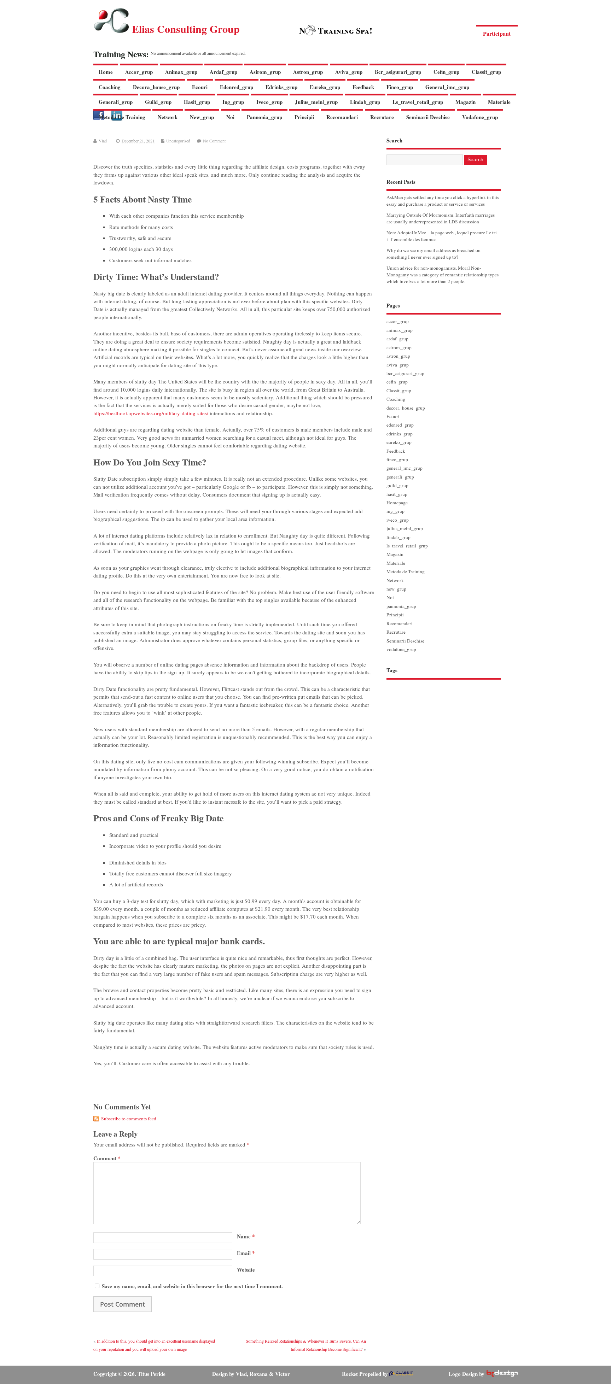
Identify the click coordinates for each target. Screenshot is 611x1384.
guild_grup (158, 102)
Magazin (465, 102)
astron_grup (308, 72)
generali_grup (116, 102)
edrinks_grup (281, 87)
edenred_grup (236, 87)
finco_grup (399, 87)
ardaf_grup (223, 72)
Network (168, 117)
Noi (230, 117)
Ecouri (200, 87)
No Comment (214, 140)
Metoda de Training (122, 117)
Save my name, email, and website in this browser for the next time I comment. (192, 1286)
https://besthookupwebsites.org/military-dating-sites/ (150, 413)
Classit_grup (486, 72)
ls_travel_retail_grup (417, 102)
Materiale (499, 102)
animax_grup (181, 72)
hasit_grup (197, 102)
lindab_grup (365, 102)
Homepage (397, 502)
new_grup (202, 117)
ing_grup (233, 102)
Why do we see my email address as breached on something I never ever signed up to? (433, 253)
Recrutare (382, 117)
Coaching (110, 87)
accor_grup (139, 72)
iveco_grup (269, 102)
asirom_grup (265, 72)
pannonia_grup (264, 117)
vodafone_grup (480, 117)
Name (246, 1236)
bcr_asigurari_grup (398, 72)
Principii (304, 117)
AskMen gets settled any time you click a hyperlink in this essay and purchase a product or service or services (442, 200)
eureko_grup (325, 87)
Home (106, 72)
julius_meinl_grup (316, 102)
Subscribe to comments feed (128, 1118)
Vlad (103, 140)
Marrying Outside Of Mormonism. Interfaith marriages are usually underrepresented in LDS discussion (440, 218)
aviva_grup (348, 72)
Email (246, 1253)
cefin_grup (446, 72)
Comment (107, 1158)
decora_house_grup (156, 87)
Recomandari (342, 117)
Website (246, 1269)
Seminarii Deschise (428, 117)
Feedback (363, 87)
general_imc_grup (447, 87)
